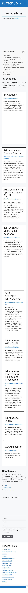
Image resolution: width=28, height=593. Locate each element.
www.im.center (8, 72)
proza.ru (4, 556)
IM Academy (7, 55)
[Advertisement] (14, 35)
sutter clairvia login (7, 561)
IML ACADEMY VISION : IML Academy (13, 62)
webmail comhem (7, 579)
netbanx (4, 554)
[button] (20, 3)
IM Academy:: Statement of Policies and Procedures (14, 68)
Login (5, 485)
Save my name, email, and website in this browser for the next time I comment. (14, 530)
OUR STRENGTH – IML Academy (12, 64)
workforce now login (7, 570)
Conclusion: (7, 74)
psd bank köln (6, 568)
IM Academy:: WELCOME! (10, 66)
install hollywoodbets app (9, 551)
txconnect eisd (6, 549)
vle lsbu (4, 581)
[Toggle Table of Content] (23, 52)
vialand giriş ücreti (7, 574)
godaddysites (7, 487)
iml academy (7, 53)
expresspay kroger (7, 563)
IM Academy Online (9, 71)
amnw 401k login (6, 565)
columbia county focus (8, 558)
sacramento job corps (8, 577)
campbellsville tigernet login (9, 572)
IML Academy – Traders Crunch (12, 57)
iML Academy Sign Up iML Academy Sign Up (13, 59)
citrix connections (8, 489)
